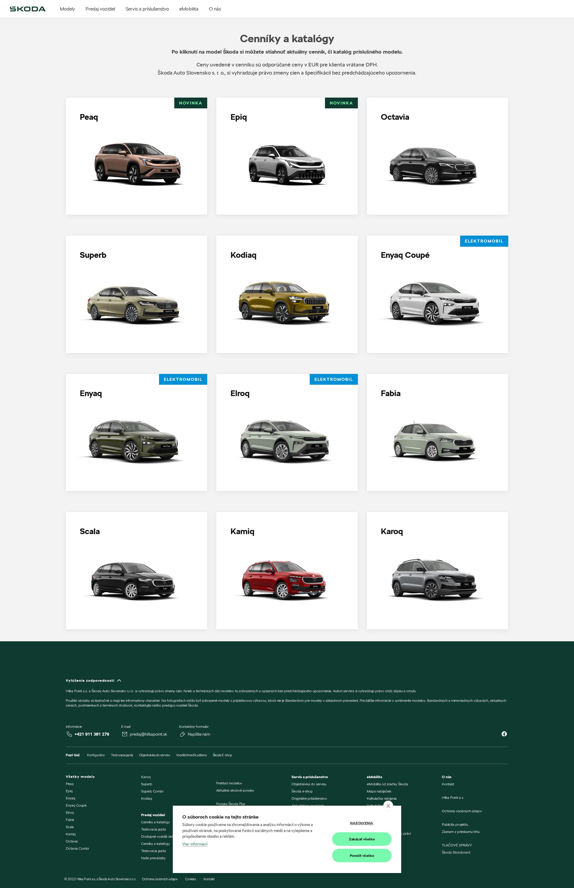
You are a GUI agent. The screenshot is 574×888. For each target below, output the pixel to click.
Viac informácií (194, 844)
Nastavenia (361, 823)
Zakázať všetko (362, 839)
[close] (388, 806)
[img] (28, 9)
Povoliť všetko (362, 855)
